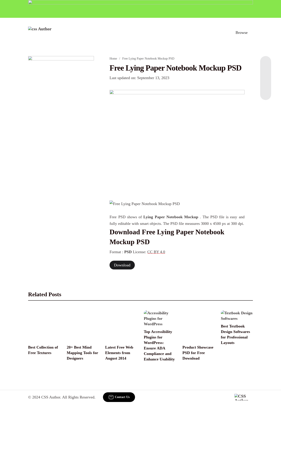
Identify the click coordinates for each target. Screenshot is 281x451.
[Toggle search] (222, 32)
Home (113, 58)
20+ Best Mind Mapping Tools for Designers (82, 352)
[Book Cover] (177, 143)
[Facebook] (265, 65)
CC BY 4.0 (156, 252)
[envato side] (61, 121)
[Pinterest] (265, 82)
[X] (265, 91)
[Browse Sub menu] (251, 33)
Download (122, 265)
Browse (242, 32)
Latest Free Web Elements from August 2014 (119, 352)
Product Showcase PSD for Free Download (197, 352)
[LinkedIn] (265, 73)
